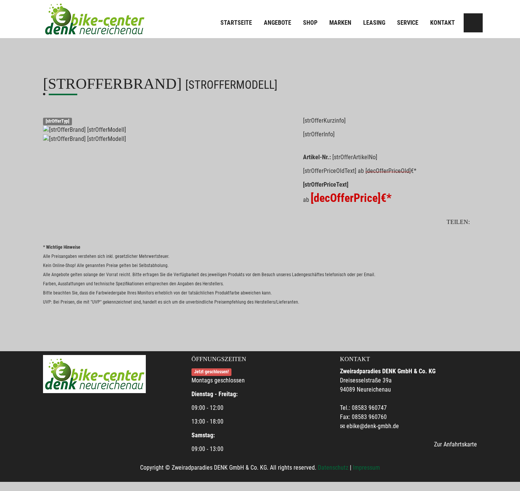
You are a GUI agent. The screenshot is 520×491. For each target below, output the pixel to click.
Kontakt (442, 22)
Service (407, 22)
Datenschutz (333, 467)
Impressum (366, 467)
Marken (340, 22)
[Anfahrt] (473, 22)
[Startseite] (94, 19)
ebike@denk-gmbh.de (372, 426)
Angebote (277, 22)
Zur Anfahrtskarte (455, 444)
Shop (310, 22)
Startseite (236, 22)
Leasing (374, 22)
